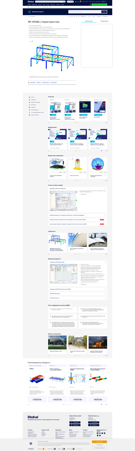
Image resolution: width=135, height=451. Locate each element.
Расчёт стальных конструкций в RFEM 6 (55, 369)
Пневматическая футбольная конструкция (96, 176)
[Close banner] (109, 440)
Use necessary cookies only (99, 447)
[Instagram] (100, 435)
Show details (79, 448)
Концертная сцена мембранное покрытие (56, 176)
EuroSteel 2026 (97, 117)
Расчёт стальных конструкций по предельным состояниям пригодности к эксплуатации (55, 118)
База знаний (33, 104)
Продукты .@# (34, 4)
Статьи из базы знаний (55, 185)
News (44, 4)
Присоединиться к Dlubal (101, 430)
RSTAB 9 (43, 433)
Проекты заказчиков (35, 114)
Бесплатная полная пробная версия (88, 432)
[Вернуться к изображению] (32, 41)
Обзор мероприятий (72, 435)
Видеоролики (33, 99)
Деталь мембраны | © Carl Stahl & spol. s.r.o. (76, 249)
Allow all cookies (99, 441)
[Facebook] (102, 433)
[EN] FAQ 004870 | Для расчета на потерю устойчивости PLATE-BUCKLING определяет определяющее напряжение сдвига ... (57, 144)
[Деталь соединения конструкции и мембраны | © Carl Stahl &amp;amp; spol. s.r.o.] (98, 240)
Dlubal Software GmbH (75, 416)
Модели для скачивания (35, 102)
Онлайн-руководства (87, 436)
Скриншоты (33, 107)
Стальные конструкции (45, 82)
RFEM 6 (32, 368)
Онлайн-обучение (72, 436)
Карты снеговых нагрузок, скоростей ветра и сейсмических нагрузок (60, 437)
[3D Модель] (30, 41)
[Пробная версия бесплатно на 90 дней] (78, 1)
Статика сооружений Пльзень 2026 (83, 118)
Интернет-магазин (85, 1)
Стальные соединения (32, 436)
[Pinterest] (104, 433)
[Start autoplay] (48, 122)
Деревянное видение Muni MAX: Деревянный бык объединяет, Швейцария (96, 352)
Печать (89, 16)
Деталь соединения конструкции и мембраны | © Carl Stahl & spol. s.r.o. (97, 249)
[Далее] (106, 122)
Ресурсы (47, 4)
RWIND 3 (43, 435)
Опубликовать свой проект (88, 434)
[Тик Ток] (97, 435)
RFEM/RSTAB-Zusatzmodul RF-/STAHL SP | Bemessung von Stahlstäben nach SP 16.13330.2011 (56, 249)
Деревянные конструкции (32, 435)
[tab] (75, 122)
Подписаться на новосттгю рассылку (74, 432)
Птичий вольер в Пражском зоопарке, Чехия (77, 352)
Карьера (62, 4)
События (32, 97)
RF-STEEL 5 (39, 82)
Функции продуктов (34, 109)
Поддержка (40, 4)
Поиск (104, 11)
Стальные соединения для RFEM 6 (77, 369)
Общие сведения (32, 82)
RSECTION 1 (44, 434)
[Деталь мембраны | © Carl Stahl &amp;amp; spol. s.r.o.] (77, 240)
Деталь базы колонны (74, 175)
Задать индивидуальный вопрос (59, 435)
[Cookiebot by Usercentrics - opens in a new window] (30, 449)
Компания (58, 4)
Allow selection (99, 444)
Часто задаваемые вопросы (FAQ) (37, 112)
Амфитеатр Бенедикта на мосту (56, 351)
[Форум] (97, 433)
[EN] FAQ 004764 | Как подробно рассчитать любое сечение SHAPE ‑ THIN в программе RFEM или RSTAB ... (77, 144)
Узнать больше (83, 194)
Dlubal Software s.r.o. (93, 416)
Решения (29, 4)
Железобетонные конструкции (31, 432)
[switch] (54, 449)
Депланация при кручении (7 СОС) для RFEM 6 (97, 369)
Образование (53, 4)
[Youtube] (100, 433)
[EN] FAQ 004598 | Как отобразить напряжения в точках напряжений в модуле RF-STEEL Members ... (97, 144)
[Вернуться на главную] (31, 1)
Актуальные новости (73, 434)
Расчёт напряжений (53, 82)
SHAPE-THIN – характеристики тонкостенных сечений (91, 268)
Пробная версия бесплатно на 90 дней (99, 4)
